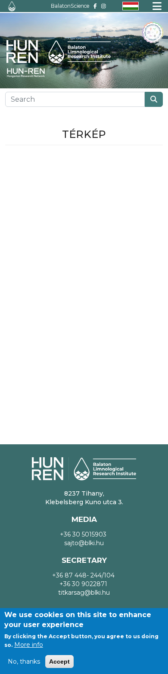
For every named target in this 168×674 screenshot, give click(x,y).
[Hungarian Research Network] (30, 72)
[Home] (11, 6)
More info (28, 645)
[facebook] (95, 5)
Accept (59, 661)
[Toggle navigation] (157, 6)
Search (154, 99)
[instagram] (103, 5)
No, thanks (24, 661)
